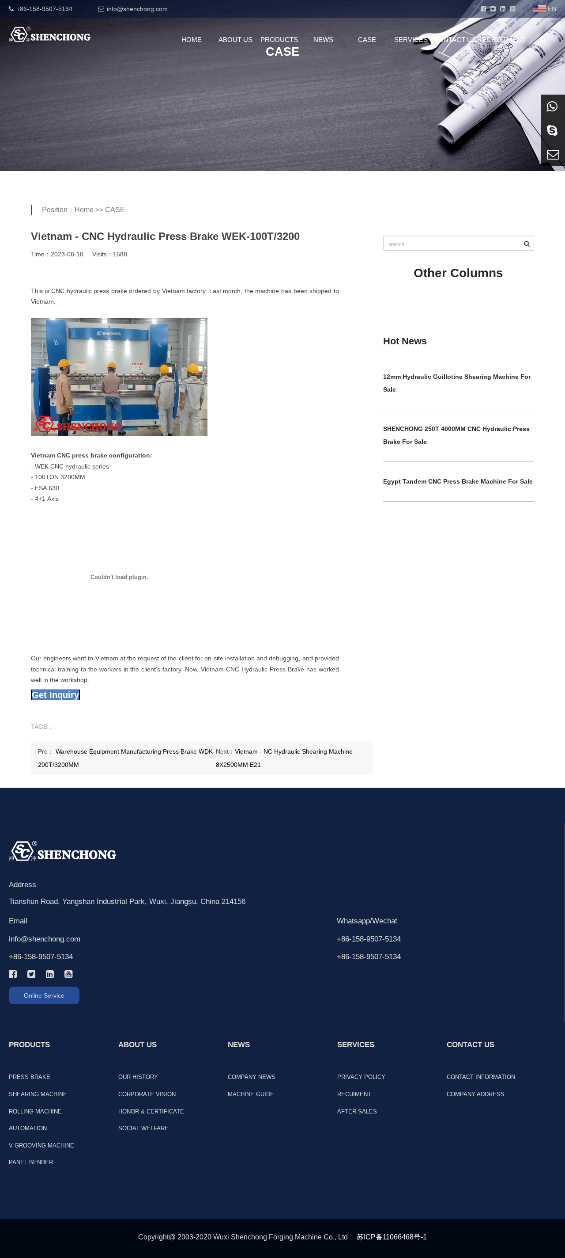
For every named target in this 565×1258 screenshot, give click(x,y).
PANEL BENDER (31, 1162)
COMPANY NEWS (251, 1077)
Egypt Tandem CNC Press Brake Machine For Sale (458, 481)
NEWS (323, 39)
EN (552, 8)
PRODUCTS (279, 39)
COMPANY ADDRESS (476, 1094)
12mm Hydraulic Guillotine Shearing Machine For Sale (457, 383)
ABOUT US (235, 39)
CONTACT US (454, 39)
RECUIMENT (354, 1094)
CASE (367, 39)
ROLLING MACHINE (35, 1111)
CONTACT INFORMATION (481, 1077)
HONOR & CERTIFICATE (151, 1111)
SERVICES (411, 39)
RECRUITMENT (499, 39)
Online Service (44, 995)
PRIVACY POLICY (361, 1077)
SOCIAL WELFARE (143, 1128)
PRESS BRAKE (29, 1077)
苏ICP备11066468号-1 (392, 1237)
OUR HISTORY (138, 1077)
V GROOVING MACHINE (41, 1145)
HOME (191, 39)
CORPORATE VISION (147, 1094)
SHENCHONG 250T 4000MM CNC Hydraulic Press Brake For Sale (456, 435)
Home (84, 209)
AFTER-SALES (357, 1111)
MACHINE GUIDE (251, 1094)
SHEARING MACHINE (38, 1094)
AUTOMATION (28, 1128)
